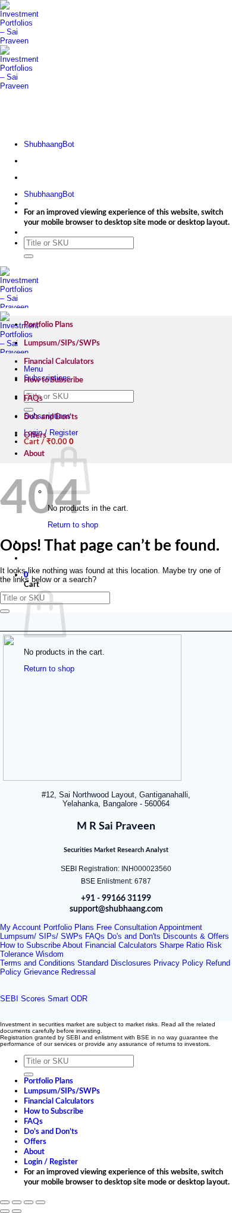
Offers (35, 435)
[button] (49, 442)
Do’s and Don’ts (51, 417)
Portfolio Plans (48, 324)
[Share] (28, 1202)
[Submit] (28, 256)
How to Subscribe (53, 380)
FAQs (33, 398)
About (34, 454)
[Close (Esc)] (40, 1202)
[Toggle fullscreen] (16, 1202)
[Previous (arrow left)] (5, 1211)
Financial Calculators (59, 361)
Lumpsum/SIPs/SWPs (62, 343)
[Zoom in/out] (5, 1202)
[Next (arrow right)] (16, 1211)
